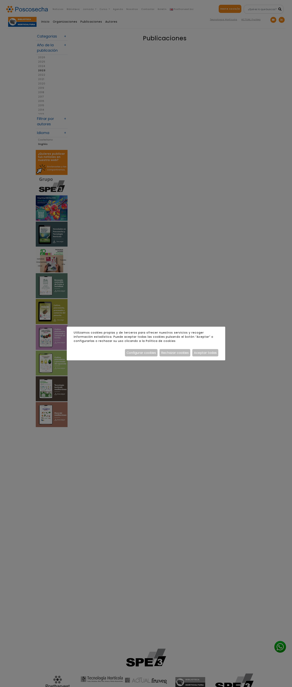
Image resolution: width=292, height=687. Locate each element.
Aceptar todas (205, 352)
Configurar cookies (141, 352)
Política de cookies (160, 341)
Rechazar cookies (175, 352)
